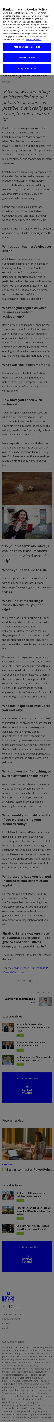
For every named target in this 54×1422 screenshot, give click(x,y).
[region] (27, 37)
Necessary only (27, 57)
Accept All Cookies (27, 68)
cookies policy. (33, 39)
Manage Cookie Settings (27, 46)
